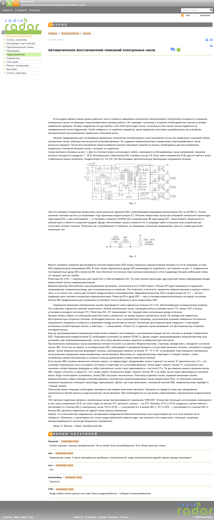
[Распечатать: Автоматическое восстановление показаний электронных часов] (211, 39)
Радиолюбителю (16, 54)
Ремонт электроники (18, 65)
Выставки (12, 69)
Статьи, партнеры (16, 73)
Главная (52, 33)
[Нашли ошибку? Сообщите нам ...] (206, 39)
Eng (31, 517)
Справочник (13, 58)
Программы (13, 50)
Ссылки (102, 517)
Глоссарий (12, 61)
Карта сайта (20, 517)
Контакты (34, 10)
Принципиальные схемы (20, 47)
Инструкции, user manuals (21, 43)
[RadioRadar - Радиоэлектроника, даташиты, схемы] (21, 24)
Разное (87, 33)
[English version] (16, 3)
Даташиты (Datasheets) (19, 36)
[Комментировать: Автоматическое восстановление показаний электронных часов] (173, 49)
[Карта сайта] (9, 3)
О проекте (21, 10)
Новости (7, 10)
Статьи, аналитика (17, 39)
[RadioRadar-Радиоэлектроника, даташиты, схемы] (3, 3)
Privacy (124, 517)
